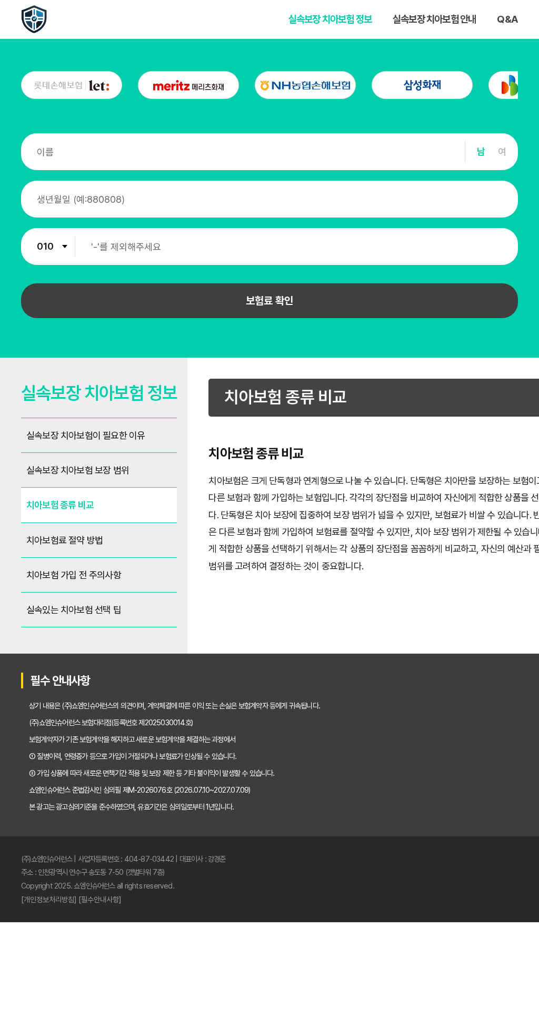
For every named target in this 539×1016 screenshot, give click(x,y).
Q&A (507, 19)
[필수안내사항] (100, 899)
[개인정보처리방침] (49, 899)
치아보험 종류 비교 (60, 504)
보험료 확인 (269, 300)
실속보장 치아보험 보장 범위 (77, 470)
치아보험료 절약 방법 (64, 540)
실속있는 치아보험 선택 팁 (73, 609)
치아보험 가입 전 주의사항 (73, 574)
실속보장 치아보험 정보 (330, 19)
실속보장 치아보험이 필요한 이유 (85, 435)
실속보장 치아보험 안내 (434, 19)
